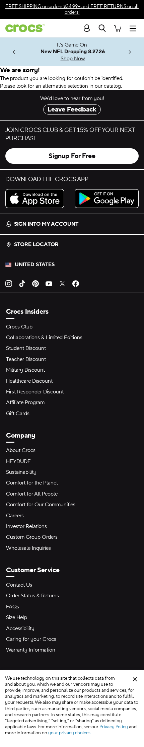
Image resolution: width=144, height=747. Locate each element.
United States (35, 264)
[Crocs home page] (22, 28)
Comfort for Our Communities (40, 504)
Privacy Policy (113, 727)
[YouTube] (49, 283)
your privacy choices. (69, 733)
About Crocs (20, 450)
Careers (15, 515)
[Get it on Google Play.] (107, 198)
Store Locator (36, 244)
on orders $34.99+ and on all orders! (72, 9)
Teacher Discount (26, 359)
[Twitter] (62, 283)
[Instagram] (8, 283)
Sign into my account (46, 224)
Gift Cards (17, 413)
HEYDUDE (18, 461)
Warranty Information (30, 650)
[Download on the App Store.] (37, 198)
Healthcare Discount (29, 381)
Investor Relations (26, 526)
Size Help (16, 617)
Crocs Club (19, 326)
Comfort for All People (32, 494)
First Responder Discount (35, 391)
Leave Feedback (72, 109)
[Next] (130, 52)
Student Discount (26, 348)
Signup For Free (72, 156)
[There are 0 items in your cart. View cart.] (117, 28)
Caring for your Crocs (31, 639)
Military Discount (25, 370)
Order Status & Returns (32, 595)
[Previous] (14, 52)
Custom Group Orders (32, 537)
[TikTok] (22, 283)
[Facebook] (75, 283)
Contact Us (19, 585)
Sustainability (21, 472)
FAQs (12, 606)
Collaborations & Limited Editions (44, 337)
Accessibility (20, 628)
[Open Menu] (134, 28)
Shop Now (73, 58)
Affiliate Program (25, 402)
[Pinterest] (35, 283)
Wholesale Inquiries (28, 548)
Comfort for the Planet (32, 482)
